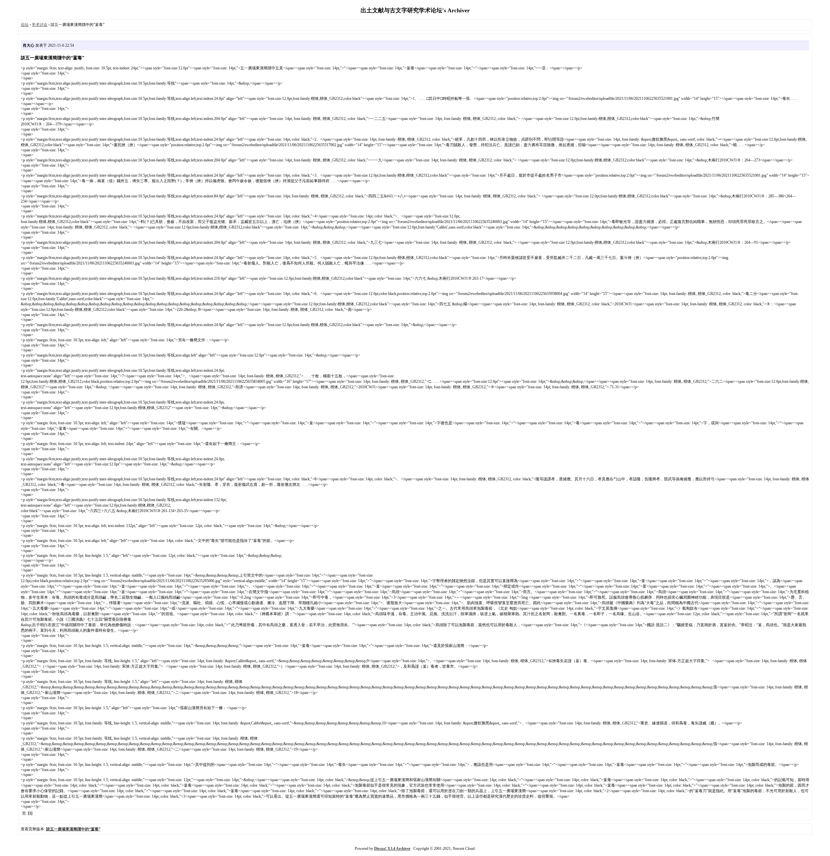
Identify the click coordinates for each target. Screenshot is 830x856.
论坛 (25, 24)
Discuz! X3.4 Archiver (392, 848)
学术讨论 (39, 24)
